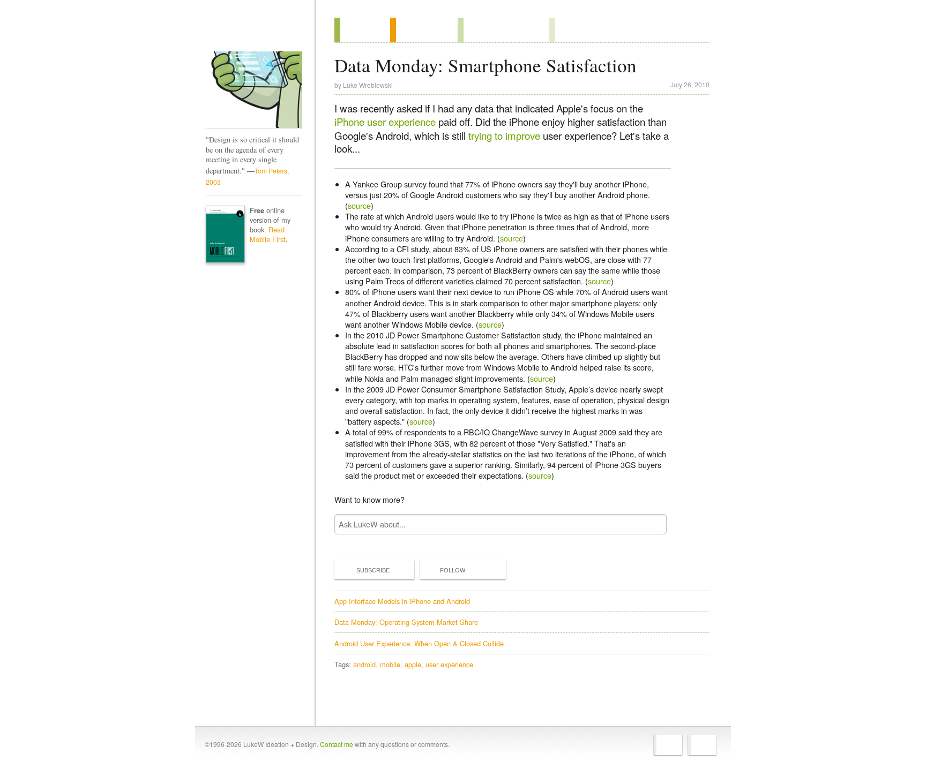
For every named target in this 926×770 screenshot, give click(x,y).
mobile (390, 664)
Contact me (336, 744)
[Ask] (571, 30)
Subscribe (373, 570)
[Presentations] (503, 30)
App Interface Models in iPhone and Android (402, 601)
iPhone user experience (385, 122)
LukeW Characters (254, 90)
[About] (362, 30)
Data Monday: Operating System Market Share (406, 622)
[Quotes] (424, 30)
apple (413, 664)
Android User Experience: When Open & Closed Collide (419, 643)
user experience (449, 664)
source (359, 205)
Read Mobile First (268, 234)
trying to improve (504, 135)
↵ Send (651, 524)
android (364, 664)
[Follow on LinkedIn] (702, 745)
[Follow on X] (668, 745)
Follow (452, 570)
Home (250, 31)
